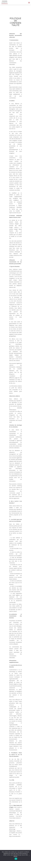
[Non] (29, 855)
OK (16, 858)
